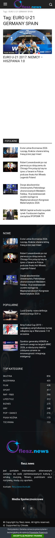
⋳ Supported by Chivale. (16, 525)
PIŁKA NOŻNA (9, 53)
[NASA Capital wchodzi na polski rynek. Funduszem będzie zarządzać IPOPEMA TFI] (10, 214)
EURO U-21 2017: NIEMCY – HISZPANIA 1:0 (23, 59)
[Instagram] (31, 508)
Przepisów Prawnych (38, 532)
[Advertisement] (27, 103)
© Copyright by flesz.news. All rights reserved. (26, 522)
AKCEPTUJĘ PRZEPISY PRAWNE (27, 536)
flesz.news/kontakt (21, 486)
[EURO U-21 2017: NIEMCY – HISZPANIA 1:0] (27, 41)
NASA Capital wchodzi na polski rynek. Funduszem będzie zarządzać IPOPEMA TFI (35, 213)
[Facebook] (24, 508)
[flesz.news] (27, 446)
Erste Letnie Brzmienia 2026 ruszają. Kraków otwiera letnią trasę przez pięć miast (34, 151)
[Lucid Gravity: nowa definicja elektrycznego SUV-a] (10, 315)
